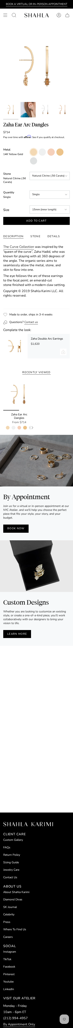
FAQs (6, 847)
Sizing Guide (11, 862)
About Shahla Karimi (16, 892)
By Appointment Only (19, 1024)
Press (6, 922)
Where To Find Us (14, 929)
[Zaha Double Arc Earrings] (15, 346)
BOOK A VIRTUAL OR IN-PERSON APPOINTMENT (36, 4)
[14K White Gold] (13, 428)
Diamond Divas (12, 899)
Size (6, 210)
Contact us (31, 322)
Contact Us (10, 877)
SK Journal (10, 907)
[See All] (34, 427)
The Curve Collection (18, 247)
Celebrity (8, 914)
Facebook (9, 967)
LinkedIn (8, 989)
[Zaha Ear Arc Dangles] (19, 394)
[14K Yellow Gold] (8, 428)
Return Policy (11, 855)
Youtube (8, 982)
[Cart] (67, 15)
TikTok (7, 959)
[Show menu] (5, 15)
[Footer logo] (28, 824)
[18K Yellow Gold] (25, 428)
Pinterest (9, 974)
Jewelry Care (11, 870)
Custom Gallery (13, 840)
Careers (8, 937)
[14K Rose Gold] (19, 428)
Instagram (9, 952)
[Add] (63, 352)
